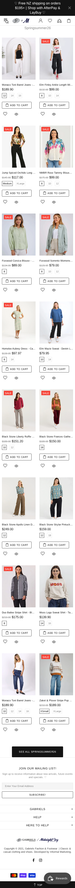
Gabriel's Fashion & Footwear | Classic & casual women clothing (21, 21)
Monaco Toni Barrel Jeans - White (19, 84)
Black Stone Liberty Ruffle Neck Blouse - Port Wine (19, 436)
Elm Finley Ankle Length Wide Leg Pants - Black (56, 84)
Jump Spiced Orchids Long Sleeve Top (19, 172)
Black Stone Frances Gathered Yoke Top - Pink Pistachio (56, 436)
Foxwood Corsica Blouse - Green (19, 260)
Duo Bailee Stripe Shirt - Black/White (19, 612)
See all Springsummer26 (37, 751)
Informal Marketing (60, 851)
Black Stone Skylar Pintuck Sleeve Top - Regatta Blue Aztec (56, 524)
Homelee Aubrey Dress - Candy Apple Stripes (19, 348)
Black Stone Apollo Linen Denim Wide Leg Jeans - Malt (19, 524)
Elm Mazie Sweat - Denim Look (56, 348)
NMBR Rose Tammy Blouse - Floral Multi (56, 172)
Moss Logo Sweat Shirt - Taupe (56, 612)
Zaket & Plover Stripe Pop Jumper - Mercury (56, 700)
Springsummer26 (37, 28)
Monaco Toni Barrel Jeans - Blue (19, 700)
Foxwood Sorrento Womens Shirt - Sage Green (56, 260)
